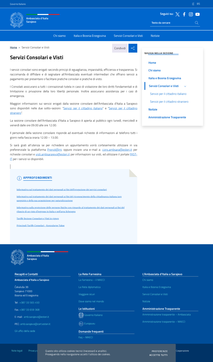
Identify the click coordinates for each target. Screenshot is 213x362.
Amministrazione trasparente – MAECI (163, 322)
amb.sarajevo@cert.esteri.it (35, 324)
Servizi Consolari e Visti (155, 294)
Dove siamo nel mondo (91, 301)
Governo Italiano (18, 4)
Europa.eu (89, 323)
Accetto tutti (158, 355)
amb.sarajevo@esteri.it (36, 317)
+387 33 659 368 (29, 310)
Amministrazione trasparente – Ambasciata (166, 314)
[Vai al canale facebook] (183, 14)
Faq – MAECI (86, 337)
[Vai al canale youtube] (196, 14)
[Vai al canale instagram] (190, 14)
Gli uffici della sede (25, 331)
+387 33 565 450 (29, 302)
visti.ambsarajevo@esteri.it (53, 154)
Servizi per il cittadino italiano (82, 108)
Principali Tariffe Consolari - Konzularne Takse (41, 225)
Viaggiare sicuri (87, 294)
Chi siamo (147, 280)
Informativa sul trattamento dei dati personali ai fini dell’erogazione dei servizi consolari (62, 189)
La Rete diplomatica (90, 287)
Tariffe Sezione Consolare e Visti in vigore (38, 218)
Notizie (146, 301)
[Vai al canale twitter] (176, 14)
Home (13, 47)
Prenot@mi (54, 149)
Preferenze (160, 351)
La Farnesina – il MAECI (92, 280)
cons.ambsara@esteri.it (117, 149)
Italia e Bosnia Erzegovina (156, 287)
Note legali (16, 351)
